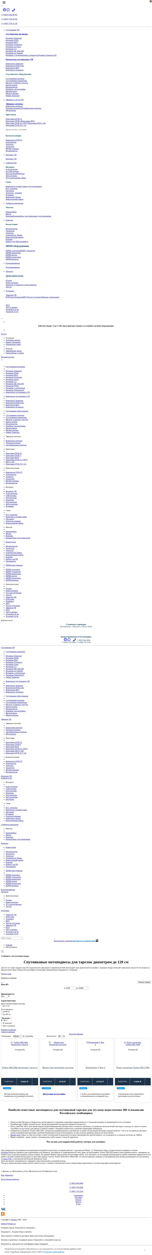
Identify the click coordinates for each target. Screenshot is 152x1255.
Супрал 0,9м (6, 1159)
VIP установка (11, 307)
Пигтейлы (22, 178)
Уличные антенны (13, 108)
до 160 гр (6, 1014)
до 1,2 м (6, 1006)
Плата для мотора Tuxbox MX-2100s (133, 1067)
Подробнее (8, 1081)
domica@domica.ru (8, 1224)
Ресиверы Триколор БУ (47, 55)
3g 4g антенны (11, 169)
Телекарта (19, 297)
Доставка (78, 1198)
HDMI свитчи (11, 255)
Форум (78, 1202)
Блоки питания (12, 283)
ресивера (4, 1152)
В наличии (7, 1023)
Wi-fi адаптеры (12, 178)
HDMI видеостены (13, 257)
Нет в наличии (9, 1026)
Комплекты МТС (13, 68)
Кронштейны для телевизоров (18, 538)
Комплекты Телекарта (15, 70)
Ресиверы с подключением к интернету (22, 55)
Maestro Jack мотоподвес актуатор (58, 1067)
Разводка (9, 220)
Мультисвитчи (11, 87)
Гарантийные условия (15, 353)
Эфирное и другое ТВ (15, 100)
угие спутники (34, 297)
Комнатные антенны (14, 106)
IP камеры (10, 195)
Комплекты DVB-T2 (14, 140)
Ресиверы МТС (12, 42)
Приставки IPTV (28, 121)
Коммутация (11, 542)
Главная (9, 945)
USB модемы (11, 496)
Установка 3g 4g (12, 309)
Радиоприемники (13, 263)
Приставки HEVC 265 (37, 123)
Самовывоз (78, 1195)
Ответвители (11, 142)
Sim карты (10, 191)
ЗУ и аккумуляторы (13, 593)
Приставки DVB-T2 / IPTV (17, 123)
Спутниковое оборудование (17, 411)
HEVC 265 (10, 462)
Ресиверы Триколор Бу (15, 390)
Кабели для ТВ (12, 242)
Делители (10, 144)
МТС (25, 297)
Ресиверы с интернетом (15, 388)
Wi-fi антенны (11, 176)
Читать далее (6, 974)
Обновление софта (13, 344)
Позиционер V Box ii (95, 1067)
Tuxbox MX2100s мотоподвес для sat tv (20, 1067)
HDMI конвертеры (13, 253)
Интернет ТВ (11, 155)
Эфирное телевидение (50, 297)
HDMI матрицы (12, 259)
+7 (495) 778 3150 (76, 1191)
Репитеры (21, 174)
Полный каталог (7, 357)
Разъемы (9, 239)
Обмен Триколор (12, 96)
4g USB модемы (12, 171)
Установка (10, 291)
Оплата (78, 1200)
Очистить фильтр (76, 1034)
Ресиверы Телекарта (14, 45)
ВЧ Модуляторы (12, 149)
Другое (9, 287)
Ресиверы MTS (12, 375)
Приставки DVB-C (13, 121)
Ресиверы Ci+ (11, 49)
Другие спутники (13, 606)
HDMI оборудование (14, 565)
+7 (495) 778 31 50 (9, 23)
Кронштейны (11, 212)
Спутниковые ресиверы (17, 34)
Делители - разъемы (14, 193)
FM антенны (11, 110)
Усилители (10, 147)
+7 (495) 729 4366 (76, 1187)
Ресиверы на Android (14, 53)
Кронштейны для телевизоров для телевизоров (32, 216)
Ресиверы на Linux (13, 47)
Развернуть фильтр (8, 1030)
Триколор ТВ (11, 295)
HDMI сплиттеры (13, 251)
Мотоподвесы (11, 91)
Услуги (4, 334)
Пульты (9, 281)
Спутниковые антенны (15, 79)
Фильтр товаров (144, 982)
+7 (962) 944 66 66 (9, 15)
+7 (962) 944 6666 (76, 1183)
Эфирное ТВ (11, 608)
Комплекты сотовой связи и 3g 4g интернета (24, 186)
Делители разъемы (13, 521)
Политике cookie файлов (54, 1252)
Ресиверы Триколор (14, 38)
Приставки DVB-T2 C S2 (16, 125)
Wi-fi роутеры (11, 174)
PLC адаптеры (11, 189)
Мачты (8, 214)
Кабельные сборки (13, 197)
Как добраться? (7, 1175)
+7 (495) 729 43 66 (9, 19)
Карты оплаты (11, 85)
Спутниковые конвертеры (16, 81)
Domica (14, 1220)
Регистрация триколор (10, 1179)
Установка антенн (13, 340)
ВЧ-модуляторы (12, 94)
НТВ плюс (10, 599)
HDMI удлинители (27, 251)
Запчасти (9, 271)
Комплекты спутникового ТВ (18, 392)
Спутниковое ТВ (12, 30)
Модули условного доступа (17, 83)
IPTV (8, 305)
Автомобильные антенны (30, 108)
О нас (78, 1204)
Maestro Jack (15, 1135)
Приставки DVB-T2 (14, 119)
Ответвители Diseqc (14, 553)
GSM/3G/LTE (11, 163)
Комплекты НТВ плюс (15, 66)
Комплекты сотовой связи (16, 517)
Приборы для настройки (16, 89)
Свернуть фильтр (8, 1032)
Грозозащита (23, 242)
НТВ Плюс (10, 297)
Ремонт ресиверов (13, 342)
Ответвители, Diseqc (14, 235)
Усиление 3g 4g (12, 312)
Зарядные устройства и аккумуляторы (21, 285)
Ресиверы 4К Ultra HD (15, 51)
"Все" (5, 1020)
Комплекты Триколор (14, 64)
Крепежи (9, 216)
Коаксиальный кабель (14, 199)
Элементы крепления (14, 203)
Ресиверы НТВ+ (12, 40)
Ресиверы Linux (12, 379)
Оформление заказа (13, 351)
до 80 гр (6, 1012)
